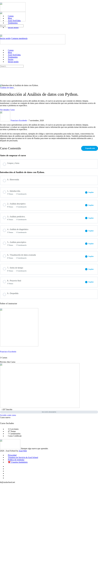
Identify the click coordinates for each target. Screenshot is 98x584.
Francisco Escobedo (8, 352)
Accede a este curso (8, 415)
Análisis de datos (7, 88)
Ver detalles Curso (7, 110)
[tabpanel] (49, 133)
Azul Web (23, 451)
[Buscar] (1, 23)
